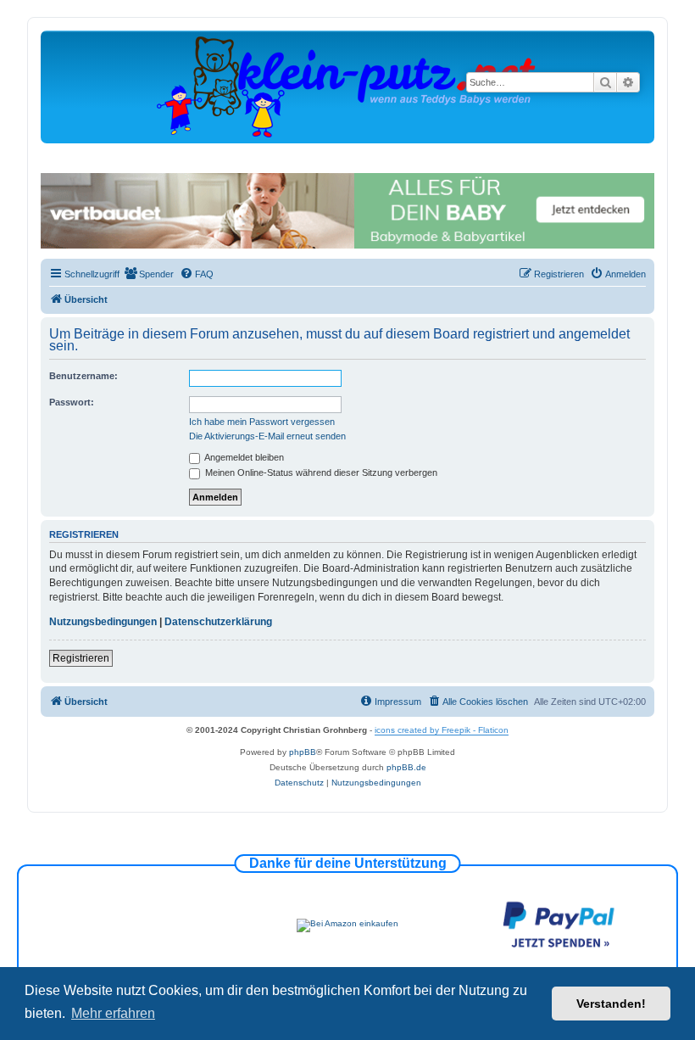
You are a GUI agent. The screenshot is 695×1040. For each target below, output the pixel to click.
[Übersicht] (347, 86)
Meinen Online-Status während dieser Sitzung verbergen (320, 472)
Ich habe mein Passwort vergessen (262, 422)
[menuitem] (149, 274)
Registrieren (81, 658)
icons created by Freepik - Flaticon (442, 730)
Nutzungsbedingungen (103, 622)
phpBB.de (406, 767)
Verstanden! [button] (611, 1003)
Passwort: (71, 402)
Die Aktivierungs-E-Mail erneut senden (267, 436)
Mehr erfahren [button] (113, 1013)
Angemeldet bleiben (243, 457)
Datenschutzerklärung (218, 622)
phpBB (302, 752)
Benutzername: (83, 376)
